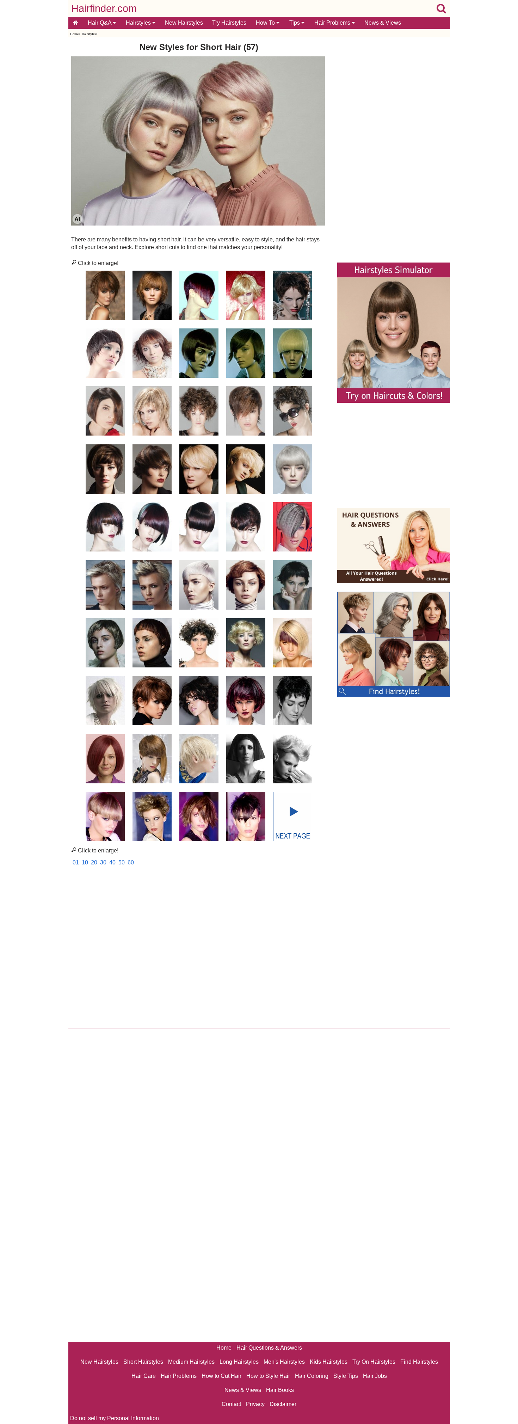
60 (131, 862)
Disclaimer (283, 1404)
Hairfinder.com (104, 8)
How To (266, 23)
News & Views (382, 23)
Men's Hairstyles (284, 1362)
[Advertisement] (199, 949)
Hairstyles (139, 23)
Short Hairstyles (143, 1362)
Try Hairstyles (229, 23)
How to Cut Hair (221, 1376)
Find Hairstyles (419, 1362)
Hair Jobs (375, 1376)
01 (76, 862)
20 (94, 862)
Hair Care (143, 1376)
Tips (295, 23)
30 (103, 862)
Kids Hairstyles (328, 1362)
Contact (231, 1404)
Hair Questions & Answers (269, 1348)
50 (121, 862)
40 (112, 862)
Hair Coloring (311, 1376)
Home (74, 34)
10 (85, 862)
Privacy (255, 1404)
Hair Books (280, 1390)
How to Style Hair (268, 1376)
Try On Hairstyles (373, 1362)
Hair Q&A (100, 23)
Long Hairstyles (239, 1362)
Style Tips (345, 1376)
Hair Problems (333, 23)
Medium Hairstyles (191, 1362)
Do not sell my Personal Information (114, 1418)
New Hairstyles (184, 23)
